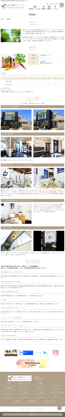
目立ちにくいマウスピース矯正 (56, 392)
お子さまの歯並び (25, 392)
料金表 (40, 396)
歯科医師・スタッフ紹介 (24, 383)
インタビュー (25, 396)
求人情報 (17, 400)
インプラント (56, 387)
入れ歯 (8, 396)
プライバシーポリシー (48, 400)
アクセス (56, 383)
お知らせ (56, 396)
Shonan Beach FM (32, 400)
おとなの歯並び (40, 392)
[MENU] (62, 5)
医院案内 (40, 383)
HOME (2, 19)
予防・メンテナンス (24, 387)
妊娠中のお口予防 (40, 387)
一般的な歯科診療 (9, 387)
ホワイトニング (8, 392)
